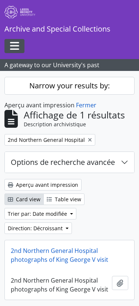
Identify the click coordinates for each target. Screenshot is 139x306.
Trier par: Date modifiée (38, 213)
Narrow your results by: (69, 86)
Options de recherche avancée (63, 162)
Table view (67, 199)
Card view (27, 199)
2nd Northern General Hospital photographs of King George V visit (59, 255)
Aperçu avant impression (46, 184)
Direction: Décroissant (36, 228)
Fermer (86, 105)
